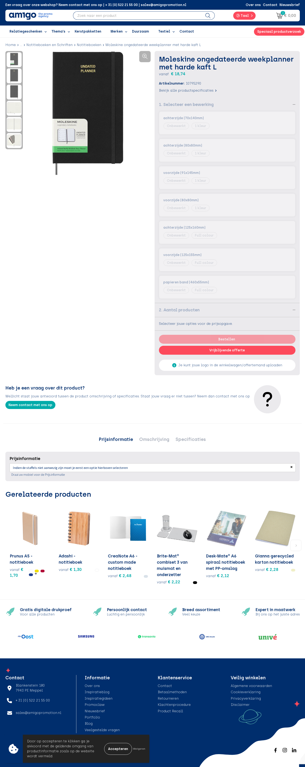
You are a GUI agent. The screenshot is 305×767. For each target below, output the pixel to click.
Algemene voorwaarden (251, 686)
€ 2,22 (168, 581)
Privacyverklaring (246, 698)
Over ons (253, 5)
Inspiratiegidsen (98, 698)
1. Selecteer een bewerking (186, 104)
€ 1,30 (70, 569)
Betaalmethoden (172, 692)
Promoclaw (95, 705)
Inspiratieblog (97, 692)
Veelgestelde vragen (102, 730)
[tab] (116, 439)
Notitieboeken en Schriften (49, 45)
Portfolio (92, 717)
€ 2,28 (266, 569)
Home (10, 45)
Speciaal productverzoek (279, 32)
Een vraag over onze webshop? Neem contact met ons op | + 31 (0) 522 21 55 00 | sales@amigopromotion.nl (95, 5)
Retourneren (168, 698)
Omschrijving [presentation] (154, 439)
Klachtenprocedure (174, 705)
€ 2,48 (120, 575)
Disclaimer (240, 705)
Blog (89, 724)
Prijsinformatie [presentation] (116, 439)
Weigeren (139, 748)
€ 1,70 (16, 572)
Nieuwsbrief (289, 5)
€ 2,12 (217, 575)
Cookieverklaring (245, 692)
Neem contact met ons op (30, 405)
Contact (270, 5)
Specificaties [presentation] (191, 439)
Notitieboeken (89, 45)
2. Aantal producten (179, 309)
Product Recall (170, 711)
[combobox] (137, 15)
